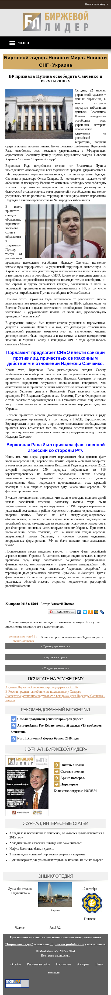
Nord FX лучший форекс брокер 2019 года (47, 738)
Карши (55, 910)
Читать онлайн (72, 765)
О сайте (16, 964)
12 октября (89, 889)
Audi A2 (55, 927)
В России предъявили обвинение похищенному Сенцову (43, 691)
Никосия (90, 919)
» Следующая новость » (55, 668)
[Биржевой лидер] (55, 32)
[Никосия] (89, 914)
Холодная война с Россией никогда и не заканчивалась (45, 843)
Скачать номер (72, 771)
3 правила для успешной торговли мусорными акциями (47, 854)
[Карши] (54, 906)
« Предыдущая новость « (55, 646)
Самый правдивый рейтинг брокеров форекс (49, 719)
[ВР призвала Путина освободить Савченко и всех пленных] (39, 138)
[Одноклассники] (90, 611)
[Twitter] (85, 611)
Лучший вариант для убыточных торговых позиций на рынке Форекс (56, 860)
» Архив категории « (55, 657)
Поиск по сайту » (96, 4)
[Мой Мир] (96, 611)
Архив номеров (72, 778)
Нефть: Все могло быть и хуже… (31, 849)
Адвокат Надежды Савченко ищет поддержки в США (41, 687)
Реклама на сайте (38, 964)
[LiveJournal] (102, 611)
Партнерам (69, 784)
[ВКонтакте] (79, 611)
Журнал (20, 927)
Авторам (83, 964)
